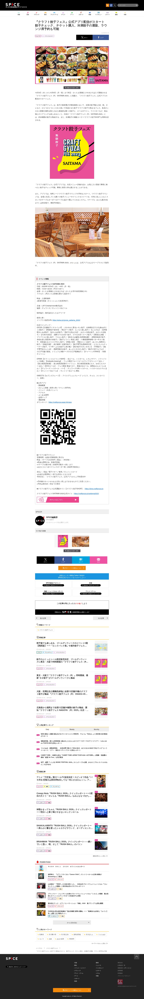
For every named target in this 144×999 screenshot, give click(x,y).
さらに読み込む (72, 922)
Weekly (72, 729)
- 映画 (75, 981)
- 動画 (97, 962)
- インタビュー (99, 968)
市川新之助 (65, 934)
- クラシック (77, 970)
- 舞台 (75, 965)
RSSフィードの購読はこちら (72, 568)
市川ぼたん (89, 934)
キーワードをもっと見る (99, 943)
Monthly (96, 729)
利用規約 (120, 973)
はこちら (59, 499)
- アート (76, 976)
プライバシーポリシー (124, 976)
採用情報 (120, 970)
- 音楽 (75, 962)
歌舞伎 (41, 934)
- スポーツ (76, 978)
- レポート (98, 970)
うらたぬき (102, 934)
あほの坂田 (60, 939)
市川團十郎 (52, 934)
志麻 (50, 939)
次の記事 (101, 618)
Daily (47, 729)
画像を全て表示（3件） (73, 87)
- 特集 (97, 976)
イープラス (39, 948)
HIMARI (71, 939)
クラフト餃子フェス (46, 630)
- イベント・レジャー (80, 968)
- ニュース (98, 965)
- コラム (97, 973)
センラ (41, 939)
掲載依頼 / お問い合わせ (124, 968)
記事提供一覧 (121, 965)
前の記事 (43, 618)
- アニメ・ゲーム (78, 973)
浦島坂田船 (77, 934)
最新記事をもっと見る (99, 856)
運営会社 (120, 962)
